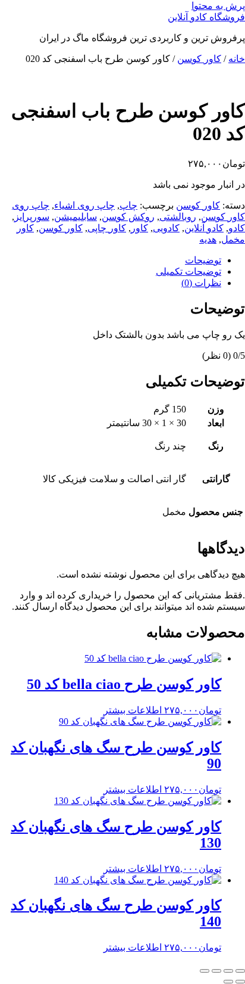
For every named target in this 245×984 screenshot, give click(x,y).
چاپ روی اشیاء (84, 205)
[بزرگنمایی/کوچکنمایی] (240, 971)
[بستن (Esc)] (204, 971)
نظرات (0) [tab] (201, 283)
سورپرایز (31, 217)
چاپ (128, 205)
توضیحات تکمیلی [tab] (188, 271)
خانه (236, 59)
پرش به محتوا (218, 6)
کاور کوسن (199, 59)
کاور (139, 228)
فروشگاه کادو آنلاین (206, 17)
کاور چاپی (106, 228)
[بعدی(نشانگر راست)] (228, 981)
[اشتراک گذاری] (216, 971)
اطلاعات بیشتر (132, 710)
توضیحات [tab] (203, 260)
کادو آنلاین (204, 228)
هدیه (207, 239)
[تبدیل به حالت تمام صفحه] (228, 971)
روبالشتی (177, 217)
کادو (236, 228)
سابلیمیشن (75, 217)
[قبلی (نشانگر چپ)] (240, 981)
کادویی (166, 228)
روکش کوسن (128, 217)
